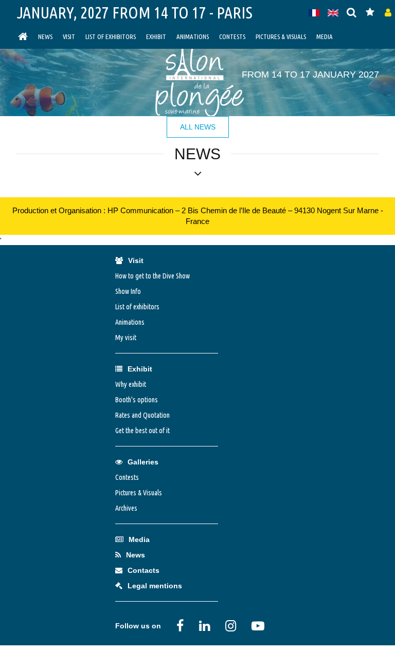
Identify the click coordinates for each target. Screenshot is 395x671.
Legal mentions (155, 586)
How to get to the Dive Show (152, 276)
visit (69, 36)
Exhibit (156, 36)
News (45, 36)
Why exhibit (130, 384)
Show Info (128, 291)
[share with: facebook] (180, 626)
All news (198, 127)
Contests (232, 36)
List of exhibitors (110, 36)
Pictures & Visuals (281, 36)
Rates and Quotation (142, 415)
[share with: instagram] (230, 626)
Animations (192, 36)
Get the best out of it (142, 430)
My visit (125, 337)
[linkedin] (204, 626)
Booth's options (136, 400)
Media (324, 36)
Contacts (143, 570)
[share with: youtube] (258, 626)
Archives (126, 508)
